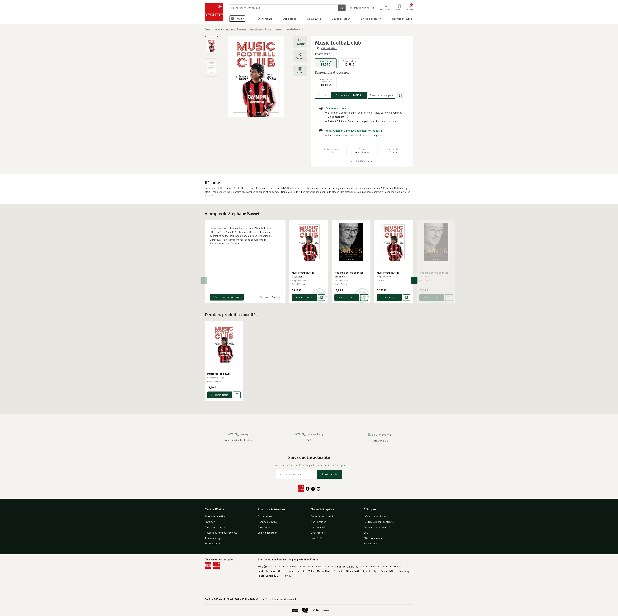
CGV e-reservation (374, 538)
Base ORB (316, 538)
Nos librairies (318, 521)
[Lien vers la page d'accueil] (214, 12)
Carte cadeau (265, 516)
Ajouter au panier (304, 297)
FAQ (309, 440)
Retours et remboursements (221, 532)
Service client (212, 543)
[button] (309, 190)
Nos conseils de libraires (238, 440)
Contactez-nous (380, 440)
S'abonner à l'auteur (226, 297)
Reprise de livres (267, 521)
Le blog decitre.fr (267, 532)
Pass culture (265, 527)
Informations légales (375, 516)
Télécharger (389, 297)
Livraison (210, 521)
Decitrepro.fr (318, 532)
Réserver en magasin (381, 95)
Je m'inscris (329, 474)
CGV (366, 532)
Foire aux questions (216, 516)
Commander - (349, 95)
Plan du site (370, 543)
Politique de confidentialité (379, 521)
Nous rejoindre (319, 527)
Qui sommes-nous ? (322, 516)
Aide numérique (213, 538)
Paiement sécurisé (215, 527)
